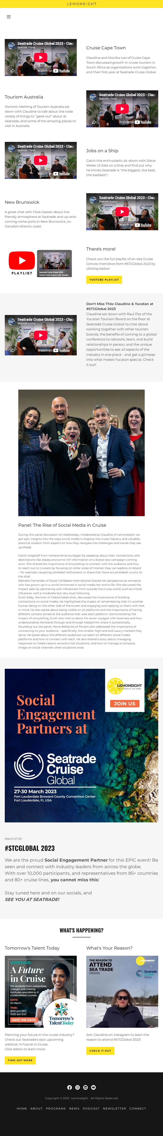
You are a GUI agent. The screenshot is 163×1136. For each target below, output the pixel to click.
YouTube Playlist (104, 279)
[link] (70, 1087)
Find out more (20, 1060)
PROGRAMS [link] (56, 1108)
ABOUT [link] (36, 1108)
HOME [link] (22, 1108)
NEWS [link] (74, 1108)
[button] (9, 17)
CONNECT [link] (137, 1108)
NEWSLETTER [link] (114, 1108)
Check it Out (100, 1050)
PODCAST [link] (91, 1108)
